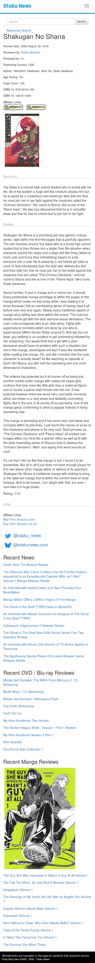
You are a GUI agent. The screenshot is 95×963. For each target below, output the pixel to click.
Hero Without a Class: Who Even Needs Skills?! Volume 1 (43, 923)
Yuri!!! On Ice (12, 713)
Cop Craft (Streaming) (18, 706)
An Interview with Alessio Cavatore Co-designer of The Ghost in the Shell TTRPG (46, 616)
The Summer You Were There (24, 944)
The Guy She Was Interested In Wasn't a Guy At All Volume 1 (46, 875)
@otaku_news (27, 535)
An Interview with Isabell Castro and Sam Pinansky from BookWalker (42, 590)
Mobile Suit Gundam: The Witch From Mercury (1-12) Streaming (40, 682)
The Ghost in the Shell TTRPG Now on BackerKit (37, 607)
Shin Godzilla (12, 742)
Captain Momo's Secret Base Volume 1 (30, 908)
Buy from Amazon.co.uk (20, 523)
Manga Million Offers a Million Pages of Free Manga (39, 599)
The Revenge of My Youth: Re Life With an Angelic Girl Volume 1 (47, 899)
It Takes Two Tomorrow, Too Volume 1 (30, 937)
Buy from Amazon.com (19, 519)
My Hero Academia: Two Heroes (26, 720)
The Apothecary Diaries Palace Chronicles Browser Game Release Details (43, 658)
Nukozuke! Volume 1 (17, 915)
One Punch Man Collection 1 (23, 749)
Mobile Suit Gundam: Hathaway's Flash (30, 699)
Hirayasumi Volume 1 (18, 889)
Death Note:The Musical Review (25, 564)
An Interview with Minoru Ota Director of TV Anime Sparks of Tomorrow (45, 646)
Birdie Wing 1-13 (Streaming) (23, 691)
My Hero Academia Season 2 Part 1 (28, 735)
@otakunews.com (30, 544)
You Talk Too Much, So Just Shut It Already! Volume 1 (40, 882)
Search (81, 21)
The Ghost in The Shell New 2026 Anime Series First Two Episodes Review (43, 634)
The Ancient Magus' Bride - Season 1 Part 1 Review (39, 727)
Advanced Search (19, 30)
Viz (22, 59)
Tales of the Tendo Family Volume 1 (28, 930)
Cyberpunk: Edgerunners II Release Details (33, 625)
